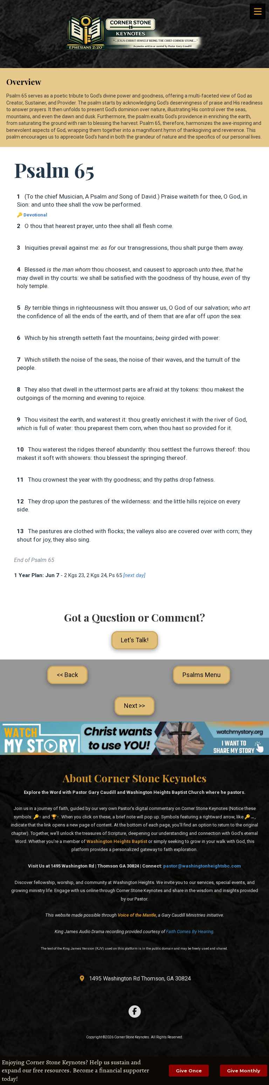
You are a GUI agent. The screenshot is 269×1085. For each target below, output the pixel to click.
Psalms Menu (201, 674)
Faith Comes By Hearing (189, 931)
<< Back (67, 674)
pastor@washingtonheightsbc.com (202, 866)
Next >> (134, 705)
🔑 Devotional (32, 214)
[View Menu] (257, 11)
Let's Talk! (135, 640)
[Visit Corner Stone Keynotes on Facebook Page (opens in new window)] (135, 1011)
